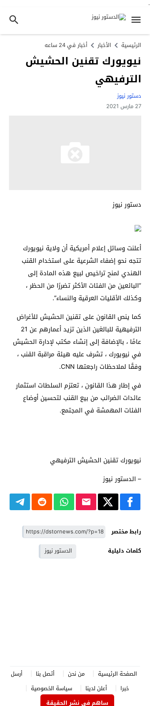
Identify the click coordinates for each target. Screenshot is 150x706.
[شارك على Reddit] (42, 502)
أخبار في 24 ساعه (66, 45)
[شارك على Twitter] (108, 502)
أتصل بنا (45, 674)
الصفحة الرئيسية (117, 674)
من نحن (76, 674)
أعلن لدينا (96, 688)
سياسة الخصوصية (51, 688)
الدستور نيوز (58, 551)
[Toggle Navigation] (138, 20)
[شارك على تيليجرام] (20, 502)
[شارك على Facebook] (130, 502)
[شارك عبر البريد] (86, 502)
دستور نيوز (129, 96)
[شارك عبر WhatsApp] (64, 502)
